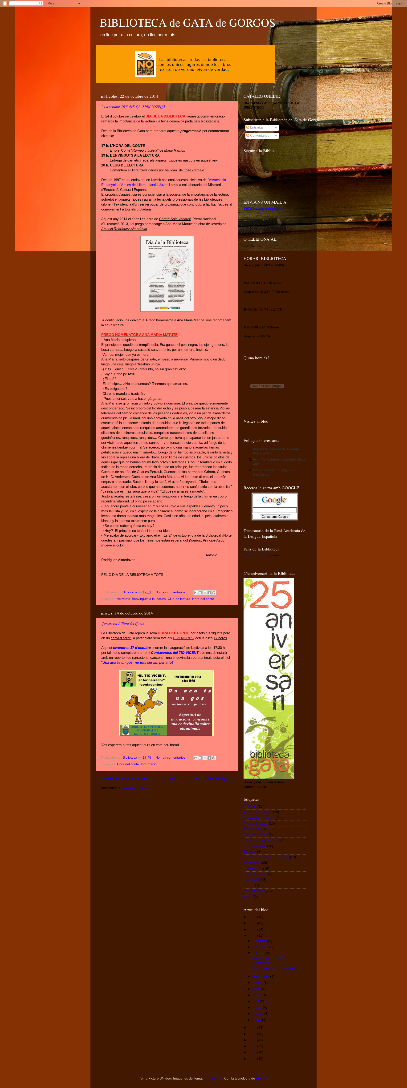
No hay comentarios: (171, 592)
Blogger (261, 1078)
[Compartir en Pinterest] (213, 592)
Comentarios (259, 135)
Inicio (172, 778)
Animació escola (256, 823)
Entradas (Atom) (134, 788)
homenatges (253, 868)
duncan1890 (213, 1078)
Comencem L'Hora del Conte (122, 624)
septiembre (261, 976)
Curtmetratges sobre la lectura (266, 857)
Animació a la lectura (259, 818)
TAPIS (248, 896)
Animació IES (253, 829)
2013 (253, 1027)
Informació (149, 764)
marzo (257, 1007)
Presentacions (254, 891)
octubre (258, 953)
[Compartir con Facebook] (209, 592)
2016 (253, 923)
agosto (258, 982)
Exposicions (252, 863)
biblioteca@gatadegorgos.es (265, 209)
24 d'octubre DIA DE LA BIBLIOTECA (133, 107)
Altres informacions (258, 812)
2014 (253, 935)
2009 (253, 1052)
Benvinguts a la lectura (149, 599)
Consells (250, 851)
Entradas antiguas (214, 778)
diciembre (260, 941)
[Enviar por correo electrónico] (195, 592)
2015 (253, 929)
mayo (257, 995)
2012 (253, 1034)
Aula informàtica (256, 835)
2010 (253, 1046)
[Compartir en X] (204, 592)
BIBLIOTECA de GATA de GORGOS (188, 22)
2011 (253, 1040)
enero (257, 1020)
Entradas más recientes (125, 778)
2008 (253, 1058)
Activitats (123, 599)
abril (256, 1001)
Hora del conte (203, 599)
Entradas (256, 127)
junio (256, 989)
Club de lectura (179, 599)
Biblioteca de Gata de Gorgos (257, 555)
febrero (258, 1013)
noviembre (260, 947)
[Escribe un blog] (200, 592)
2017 (253, 917)
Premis (249, 885)
